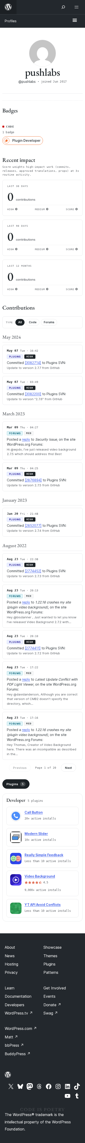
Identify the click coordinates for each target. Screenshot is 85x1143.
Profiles (11, 21)
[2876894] (33, 480)
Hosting (11, 964)
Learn (9, 988)
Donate (52, 1004)
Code (33, 322)
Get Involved (54, 988)
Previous (20, 768)
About (10, 947)
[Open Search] (63, 7)
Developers (14, 1004)
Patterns (50, 972)
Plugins (15, 784)
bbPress (14, 1045)
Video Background (40, 876)
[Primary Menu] (74, 20)
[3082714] (33, 363)
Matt (11, 1037)
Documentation (18, 996)
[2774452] (33, 571)
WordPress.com (21, 1028)
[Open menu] (77, 7)
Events (49, 996)
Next (68, 768)
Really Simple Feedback (44, 855)
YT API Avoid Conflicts (43, 905)
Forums (49, 322)
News (10, 955)
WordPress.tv (19, 1013)
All (20, 322)
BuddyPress (17, 1053)
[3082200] (33, 394)
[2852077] (33, 525)
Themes (50, 955)
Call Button (34, 812)
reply (26, 439)
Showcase (52, 947)
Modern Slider (36, 834)
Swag (50, 1013)
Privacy (11, 972)
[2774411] (33, 648)
